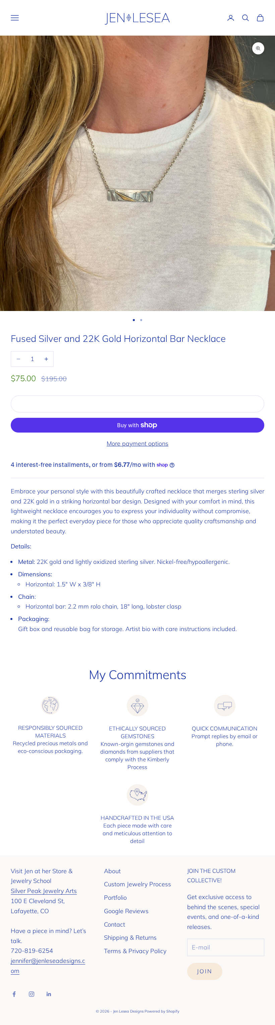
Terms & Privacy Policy (135, 951)
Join (205, 971)
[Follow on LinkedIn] (49, 994)
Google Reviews (126, 911)
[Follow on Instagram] (31, 994)
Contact (114, 924)
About (112, 871)
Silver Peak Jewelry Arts (44, 891)
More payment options (137, 443)
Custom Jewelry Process (137, 884)
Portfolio (115, 897)
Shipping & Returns (130, 937)
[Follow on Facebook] (14, 994)
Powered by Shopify (162, 1011)
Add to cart (137, 403)
